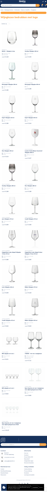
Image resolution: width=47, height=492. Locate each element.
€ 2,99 (5, 90)
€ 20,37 (5, 430)
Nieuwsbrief (27, 459)
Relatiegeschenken (9, 10)
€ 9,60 (28, 395)
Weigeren (41, 487)
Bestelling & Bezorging (6, 471)
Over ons (26, 453)
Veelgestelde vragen (28, 460)
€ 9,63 (5, 394)
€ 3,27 (28, 158)
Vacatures (26, 455)
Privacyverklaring (28, 471)
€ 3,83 (28, 259)
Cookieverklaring (28, 469)
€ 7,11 (28, 360)
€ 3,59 (5, 224)
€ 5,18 (28, 292)
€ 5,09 (5, 292)
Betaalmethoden (4, 473)
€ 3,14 (28, 123)
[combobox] (18, 5)
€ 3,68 (5, 259)
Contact (2, 469)
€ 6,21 (5, 359)
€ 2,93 (28, 57)
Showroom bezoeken (29, 462)
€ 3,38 (5, 191)
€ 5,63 (5, 326)
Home (2, 10)
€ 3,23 (5, 156)
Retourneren (3, 474)
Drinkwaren (17, 10)
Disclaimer (26, 473)
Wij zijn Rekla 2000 (28, 457)
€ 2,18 (5, 57)
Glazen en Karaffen (25, 10)
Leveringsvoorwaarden (29, 474)
